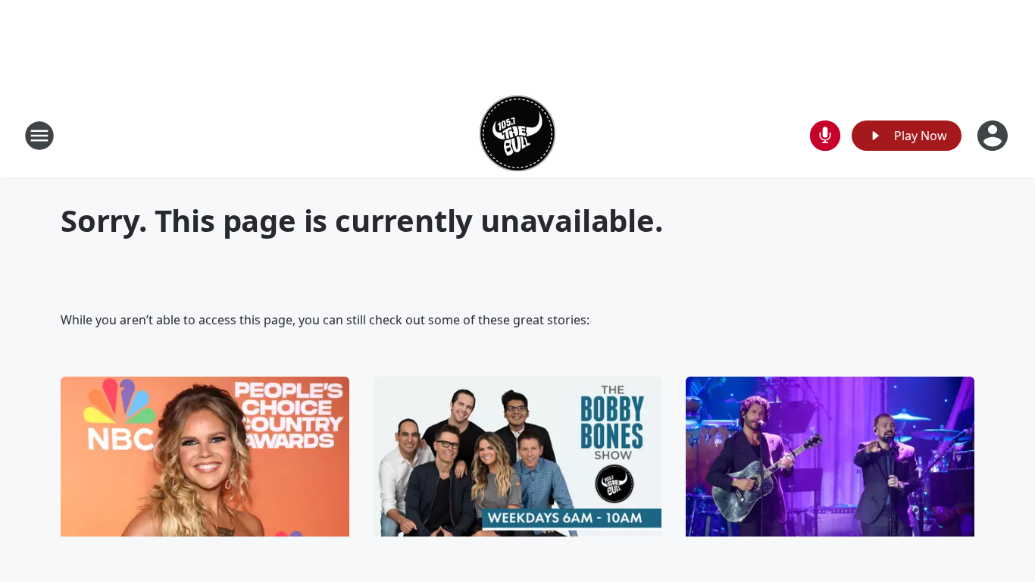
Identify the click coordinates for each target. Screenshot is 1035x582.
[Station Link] (517, 135)
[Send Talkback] (825, 135)
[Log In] (994, 135)
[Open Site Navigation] (39, 135)
